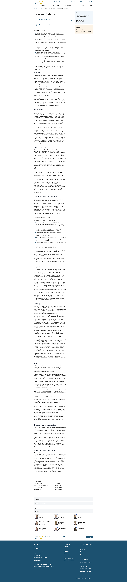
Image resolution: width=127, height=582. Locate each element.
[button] (44, 5)
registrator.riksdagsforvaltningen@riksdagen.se (44, 566)
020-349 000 (37, 555)
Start (34, 8)
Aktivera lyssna (86, 1)
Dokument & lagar (39, 8)
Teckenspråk (63, 1)
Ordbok (81, 1)
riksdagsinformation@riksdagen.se (41, 557)
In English (68, 1)
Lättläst (57, 1)
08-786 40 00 (37, 548)
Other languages (75, 1)
